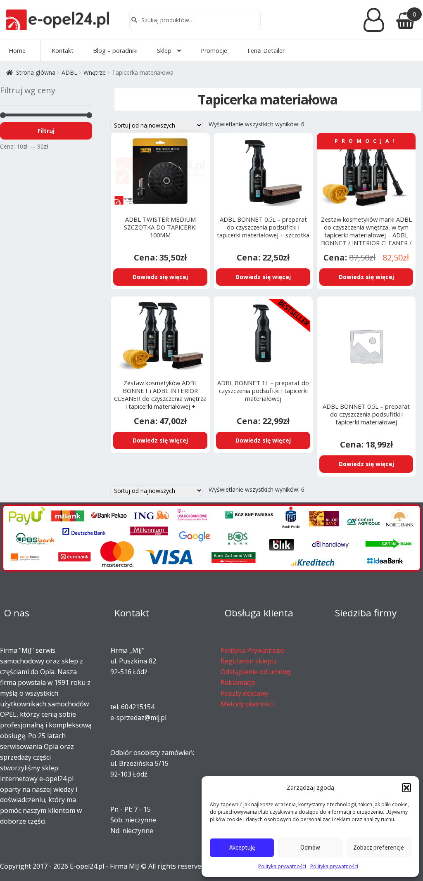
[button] (406, 788)
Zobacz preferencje (378, 847)
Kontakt (63, 50)
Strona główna (35, 72)
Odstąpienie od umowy (256, 671)
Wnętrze (94, 72)
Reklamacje (238, 682)
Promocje (214, 50)
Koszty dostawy (245, 693)
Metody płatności (247, 703)
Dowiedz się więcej (160, 277)
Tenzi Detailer (266, 50)
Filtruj (46, 131)
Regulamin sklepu (248, 660)
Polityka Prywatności (253, 650)
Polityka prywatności (282, 866)
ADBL (69, 72)
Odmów (310, 847)
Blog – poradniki (115, 50)
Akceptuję (242, 847)
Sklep (164, 50)
